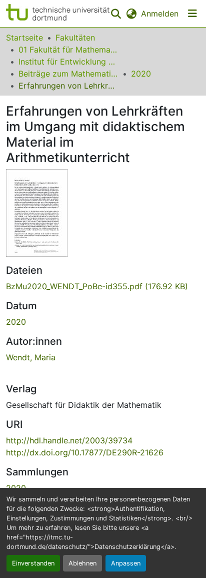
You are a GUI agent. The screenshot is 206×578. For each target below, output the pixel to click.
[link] (103, 286)
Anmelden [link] (159, 14)
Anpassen (125, 563)
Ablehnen (82, 563)
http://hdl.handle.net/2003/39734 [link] (69, 440)
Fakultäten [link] (75, 38)
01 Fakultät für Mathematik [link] (68, 50)
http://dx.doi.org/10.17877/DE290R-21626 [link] (85, 452)
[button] (58, 13)
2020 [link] (141, 74)
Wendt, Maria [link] (31, 357)
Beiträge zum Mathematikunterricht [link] (68, 74)
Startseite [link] (24, 38)
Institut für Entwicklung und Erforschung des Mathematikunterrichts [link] (68, 62)
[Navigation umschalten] (192, 13)
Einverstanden (33, 563)
